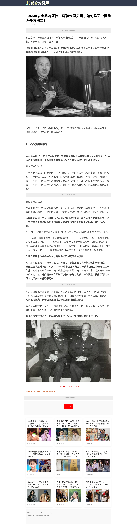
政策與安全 (36, 515)
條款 (41, 515)
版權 (48, 515)
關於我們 (29, 515)
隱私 (45, 515)
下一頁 (68, 406)
